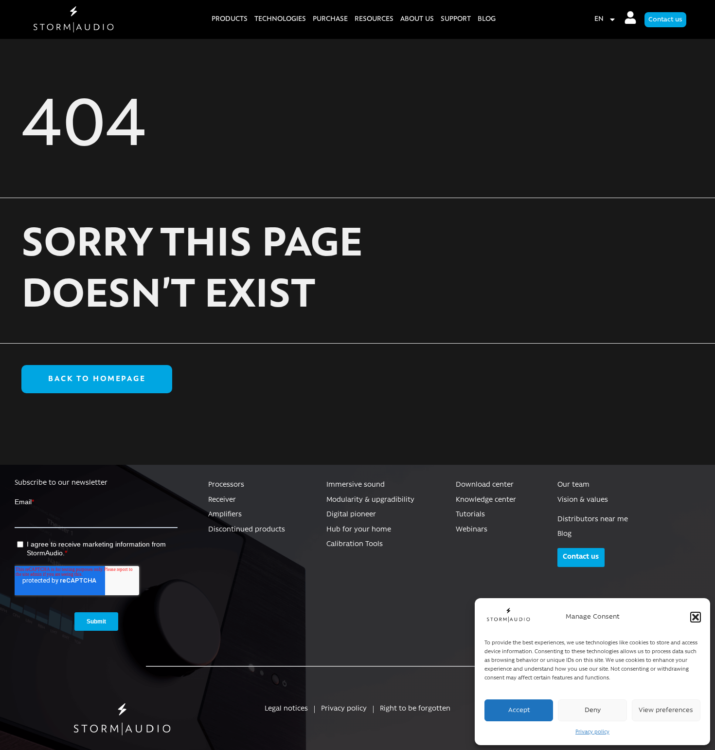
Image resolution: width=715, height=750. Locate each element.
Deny (593, 710)
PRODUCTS (230, 19)
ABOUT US (417, 19)
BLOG (487, 19)
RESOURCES (374, 19)
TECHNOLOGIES (280, 19)
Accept (519, 710)
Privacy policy (592, 732)
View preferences (666, 710)
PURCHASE (330, 19)
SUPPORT (456, 19)
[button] (695, 617)
